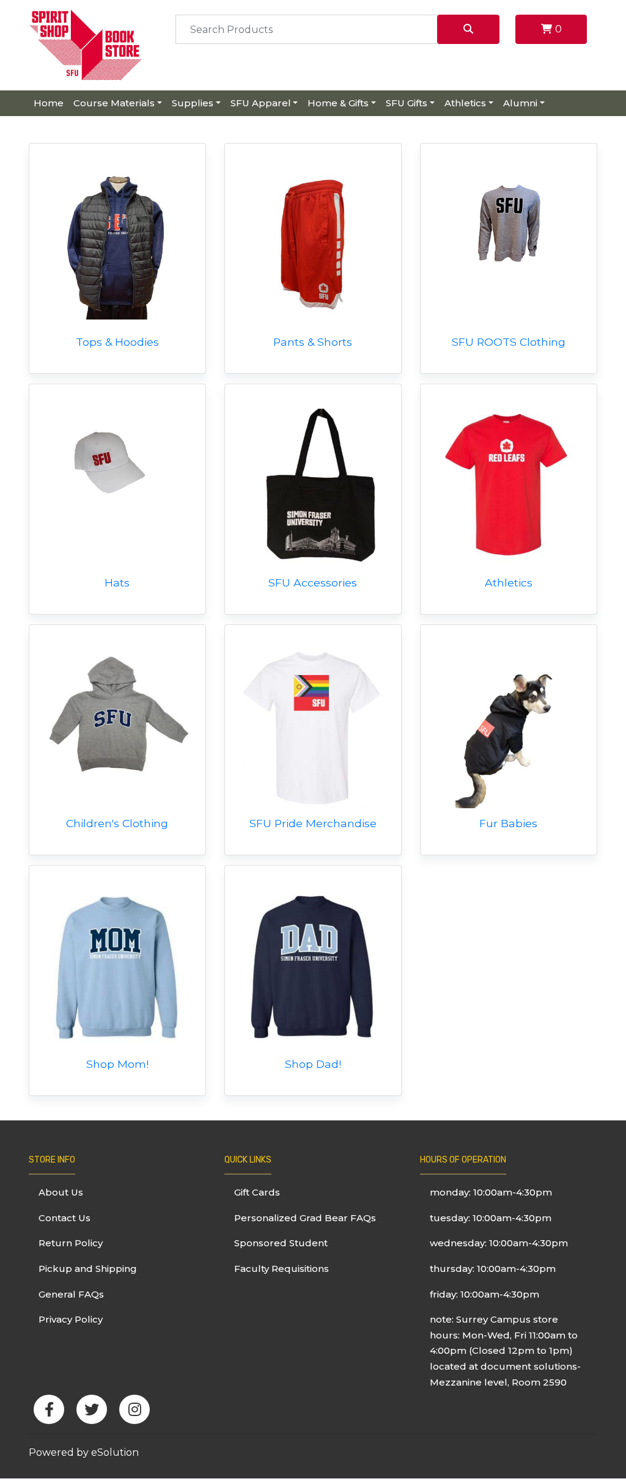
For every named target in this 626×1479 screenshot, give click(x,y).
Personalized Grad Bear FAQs (305, 1218)
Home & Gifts (338, 103)
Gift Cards (257, 1192)
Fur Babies (508, 823)
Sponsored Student (281, 1243)
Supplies (192, 103)
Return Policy (71, 1243)
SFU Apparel (260, 103)
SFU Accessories (312, 582)
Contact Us (64, 1218)
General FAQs (71, 1294)
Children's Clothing (117, 823)
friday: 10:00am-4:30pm (484, 1294)
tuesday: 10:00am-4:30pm (490, 1218)
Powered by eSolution (84, 1452)
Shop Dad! (313, 1063)
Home (49, 103)
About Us (61, 1192)
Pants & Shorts (312, 341)
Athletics (465, 103)
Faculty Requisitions (281, 1268)
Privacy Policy (71, 1319)
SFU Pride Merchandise (313, 823)
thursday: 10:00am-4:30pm (493, 1268)
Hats (117, 582)
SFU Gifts (406, 103)
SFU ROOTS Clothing (508, 341)
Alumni (520, 103)
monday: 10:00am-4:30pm (491, 1192)
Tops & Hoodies (117, 341)
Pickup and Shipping (88, 1268)
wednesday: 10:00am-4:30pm (499, 1243)
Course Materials (114, 103)
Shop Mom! (117, 1063)
